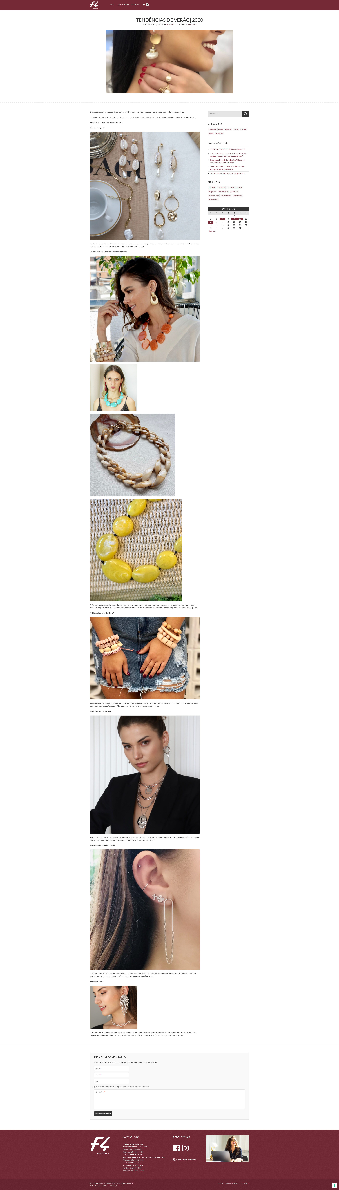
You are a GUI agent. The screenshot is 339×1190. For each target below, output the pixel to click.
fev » (214, 231)
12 (211, 222)
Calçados (243, 129)
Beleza (220, 129)
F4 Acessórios (172, 25)
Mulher (211, 133)
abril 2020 (239, 188)
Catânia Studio (110, 1183)
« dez (210, 231)
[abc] (176, 1145)
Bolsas (236, 129)
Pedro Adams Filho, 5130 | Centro (135, 1147)
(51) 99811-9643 (137, 1160)
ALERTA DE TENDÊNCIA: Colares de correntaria (227, 149)
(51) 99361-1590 (137, 1171)
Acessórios (212, 129)
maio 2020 (230, 188)
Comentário (100, 1092)
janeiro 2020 (234, 192)
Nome (98, 1068)
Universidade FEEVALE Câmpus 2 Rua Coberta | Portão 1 (144, 1157)
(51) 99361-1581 (137, 1152)
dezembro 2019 (214, 195)
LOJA (112, 5)
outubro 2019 (238, 195)
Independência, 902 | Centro (133, 1165)
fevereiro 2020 (223, 192)
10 (240, 219)
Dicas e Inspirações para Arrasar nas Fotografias (227, 174)
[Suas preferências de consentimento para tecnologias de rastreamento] (334, 1185)
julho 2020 (212, 188)
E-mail (98, 1075)
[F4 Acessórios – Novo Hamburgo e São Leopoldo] (94, 8)
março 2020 (212, 192)
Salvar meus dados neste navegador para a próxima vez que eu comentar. (123, 1087)
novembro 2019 (226, 195)
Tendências (192, 25)
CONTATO (135, 5)
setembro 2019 (213, 199)
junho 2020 (221, 188)
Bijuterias (228, 129)
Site (96, 1081)
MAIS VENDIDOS (123, 5)
